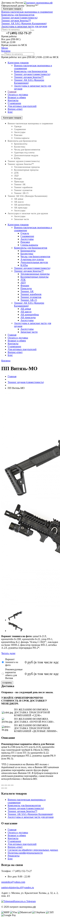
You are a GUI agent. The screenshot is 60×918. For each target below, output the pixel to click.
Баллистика (19, 147)
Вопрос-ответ (15, 109)
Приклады (19, 181)
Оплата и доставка (18, 94)
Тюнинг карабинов (23, 187)
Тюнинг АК (19, 184)
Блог (10, 112)
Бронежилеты (20, 144)
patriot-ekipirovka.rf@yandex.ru (17, 887)
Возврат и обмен (17, 97)
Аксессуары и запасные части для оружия (28, 213)
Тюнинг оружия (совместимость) (32, 74)
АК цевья (18, 199)
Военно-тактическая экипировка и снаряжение (30, 123)
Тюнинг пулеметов (23, 190)
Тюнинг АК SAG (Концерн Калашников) (27, 196)
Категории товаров (12, 9)
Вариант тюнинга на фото (11, 662)
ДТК (16, 173)
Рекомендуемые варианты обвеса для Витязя (14, 673)
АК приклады (20, 207)
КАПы (17, 158)
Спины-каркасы (21, 138)
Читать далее (8, 653)
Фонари (18, 178)
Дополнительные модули (26, 155)
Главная (12, 91)
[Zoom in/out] (12, 785)
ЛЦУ (16, 176)
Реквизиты (14, 855)
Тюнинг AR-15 (21, 193)
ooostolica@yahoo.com (13, 882)
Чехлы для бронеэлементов (27, 149)
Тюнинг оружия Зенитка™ (29, 77)
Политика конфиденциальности (25, 852)
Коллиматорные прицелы (26, 170)
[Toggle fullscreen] (9, 785)
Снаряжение (20, 129)
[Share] (5, 785)
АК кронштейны (22, 205)
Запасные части (21, 219)
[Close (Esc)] (2, 785)
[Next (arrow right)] (5, 788)
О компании (14, 103)
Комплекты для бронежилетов (30, 71)
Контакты (13, 100)
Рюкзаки (18, 135)
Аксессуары (19, 132)
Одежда (17, 126)
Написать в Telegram (24, 901)
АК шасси (19, 202)
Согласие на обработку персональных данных (33, 850)
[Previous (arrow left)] (2, 788)
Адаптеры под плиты (24, 152)
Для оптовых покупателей (22, 106)
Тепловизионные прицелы (27, 167)
